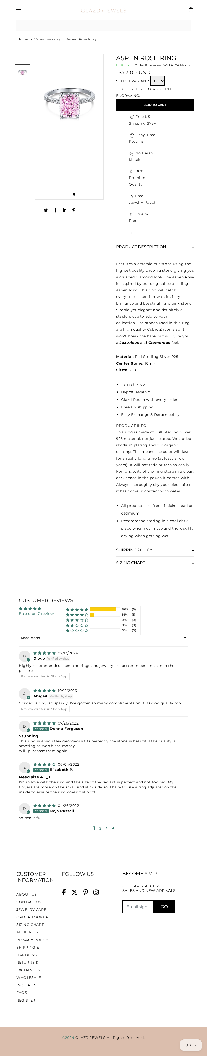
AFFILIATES (27, 932)
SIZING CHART (30, 924)
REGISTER (25, 1000)
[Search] (185, 25)
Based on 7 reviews (37, 613)
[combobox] (103, 26)
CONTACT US (28, 902)
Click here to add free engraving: (144, 92)
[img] (45, 653)
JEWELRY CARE (31, 909)
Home (22, 39)
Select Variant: (132, 81)
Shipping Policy (134, 550)
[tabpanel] (69, 127)
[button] (77, 609)
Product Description (141, 246)
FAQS (21, 992)
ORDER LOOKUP (32, 917)
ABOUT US (26, 894)
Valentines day (47, 39)
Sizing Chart (130, 562)
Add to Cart (155, 105)
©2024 (68, 1037)
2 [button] (100, 828)
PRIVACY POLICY (32, 940)
